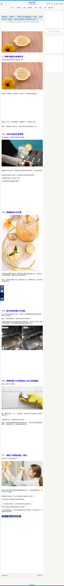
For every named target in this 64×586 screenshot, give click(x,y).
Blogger (58, 31)
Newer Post (5, 575)
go (52, 4)
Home (12, 7)
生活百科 (19, 7)
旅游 (40, 7)
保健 (24, 7)
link (57, 4)
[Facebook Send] (2, 291)
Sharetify (32, 2)
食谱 (45, 7)
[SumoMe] (2, 299)
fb (47, 4)
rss (59, 4)
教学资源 (50, 7)
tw (49, 4)
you (62, 4)
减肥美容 (30, 7)
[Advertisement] (30, 27)
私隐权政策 (32, 584)
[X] (2, 295)
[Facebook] (2, 287)
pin (54, 4)
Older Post (39, 575)
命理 (36, 7)
